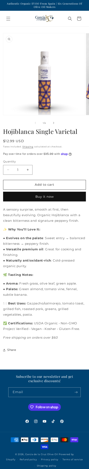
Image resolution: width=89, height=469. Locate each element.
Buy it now (44, 197)
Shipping (27, 146)
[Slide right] (53, 122)
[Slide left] (35, 122)
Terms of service (73, 459)
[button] (8, 18)
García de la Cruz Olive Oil (41, 454)
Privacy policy (49, 459)
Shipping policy (47, 465)
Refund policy (28, 459)
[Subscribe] (76, 392)
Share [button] (11, 350)
